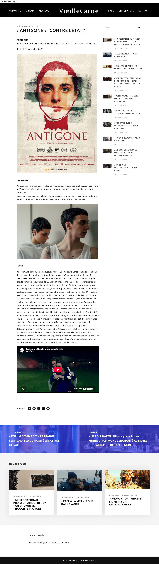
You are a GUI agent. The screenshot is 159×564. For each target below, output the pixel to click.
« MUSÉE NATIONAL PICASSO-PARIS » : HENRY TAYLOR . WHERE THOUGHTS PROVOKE (128, 42)
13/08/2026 (122, 175)
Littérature (126, 11)
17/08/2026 (122, 145)
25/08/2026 (122, 73)
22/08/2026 (122, 105)
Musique (44, 11)
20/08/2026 (122, 118)
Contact (143, 11)
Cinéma (30, 11)
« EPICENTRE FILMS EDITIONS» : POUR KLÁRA (125, 168)
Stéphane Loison (25, 26)
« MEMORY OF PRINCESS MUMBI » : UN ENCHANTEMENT (125, 501)
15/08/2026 (122, 160)
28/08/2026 (122, 48)
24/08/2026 (122, 90)
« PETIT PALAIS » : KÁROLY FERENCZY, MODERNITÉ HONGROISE (126, 98)
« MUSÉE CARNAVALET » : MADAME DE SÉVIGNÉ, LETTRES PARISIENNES (125, 153)
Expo (111, 11)
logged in (45, 542)
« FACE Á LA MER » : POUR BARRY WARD (77, 502)
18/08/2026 (122, 133)
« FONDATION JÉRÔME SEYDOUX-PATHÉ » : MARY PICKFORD (126, 126)
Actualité (15, 11)
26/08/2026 (122, 61)
